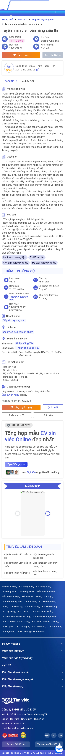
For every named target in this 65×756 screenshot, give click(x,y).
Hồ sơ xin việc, (9, 586)
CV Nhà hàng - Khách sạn (30, 631)
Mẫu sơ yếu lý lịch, (32, 596)
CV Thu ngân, (23, 626)
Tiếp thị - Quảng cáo (13, 320)
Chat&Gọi (55, 55)
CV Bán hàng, (32, 606)
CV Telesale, (39, 626)
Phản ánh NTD (16, 415)
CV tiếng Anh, (26, 586)
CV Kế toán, (30, 601)
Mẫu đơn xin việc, (46, 591)
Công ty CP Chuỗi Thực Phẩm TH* (35, 65)
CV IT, (5, 606)
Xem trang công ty (25, 69)
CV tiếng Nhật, (26, 591)
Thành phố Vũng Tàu (27, 347)
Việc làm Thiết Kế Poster (17, 572)
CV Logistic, (8, 631)
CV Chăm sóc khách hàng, (16, 621)
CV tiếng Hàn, (9, 591)
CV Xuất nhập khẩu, (42, 611)
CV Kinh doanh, (47, 601)
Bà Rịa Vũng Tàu (24, 343)
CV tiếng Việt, (43, 586)
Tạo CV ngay (14, 464)
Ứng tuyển (23, 55)
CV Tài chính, (55, 626)
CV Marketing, (49, 606)
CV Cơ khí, (23, 611)
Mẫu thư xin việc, (11, 596)
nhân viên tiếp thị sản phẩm (17, 331)
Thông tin (8, 80)
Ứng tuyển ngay (10, 394)
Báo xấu (48, 415)
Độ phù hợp (28, 80)
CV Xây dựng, (9, 611)
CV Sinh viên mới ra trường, (16, 616)
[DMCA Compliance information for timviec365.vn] (23, 735)
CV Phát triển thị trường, (45, 621)
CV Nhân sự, (16, 606)
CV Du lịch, (7, 626)
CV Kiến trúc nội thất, (45, 616)
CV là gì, (48, 596)
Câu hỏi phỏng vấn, (12, 601)
